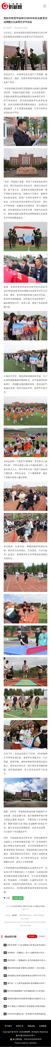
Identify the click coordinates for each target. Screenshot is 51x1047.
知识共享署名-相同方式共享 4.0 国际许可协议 (29, 906)
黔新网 (14, 915)
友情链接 (42, 1026)
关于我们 (8, 1026)
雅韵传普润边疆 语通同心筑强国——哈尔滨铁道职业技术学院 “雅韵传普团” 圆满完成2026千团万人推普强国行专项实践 (25, 969)
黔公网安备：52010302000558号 (27, 1039)
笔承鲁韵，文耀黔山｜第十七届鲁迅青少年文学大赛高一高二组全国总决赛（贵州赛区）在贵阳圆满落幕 (25, 953)
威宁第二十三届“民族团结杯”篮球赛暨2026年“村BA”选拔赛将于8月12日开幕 (25, 984)
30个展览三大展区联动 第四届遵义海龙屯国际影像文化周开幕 (25, 1007)
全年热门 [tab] (42, 936)
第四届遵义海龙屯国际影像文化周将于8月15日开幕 (25, 976)
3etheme (33, 1043)
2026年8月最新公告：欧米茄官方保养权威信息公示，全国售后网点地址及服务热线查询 (25, 1015)
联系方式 (19, 1026)
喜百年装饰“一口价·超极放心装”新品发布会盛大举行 (25, 946)
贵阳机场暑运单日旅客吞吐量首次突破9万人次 (24, 998)
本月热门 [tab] (32, 936)
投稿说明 (31, 1026)
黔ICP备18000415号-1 (25, 1035)
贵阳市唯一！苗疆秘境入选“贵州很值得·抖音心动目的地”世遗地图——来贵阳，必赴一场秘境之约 (25, 961)
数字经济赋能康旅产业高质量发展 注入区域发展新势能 (25, 992)
